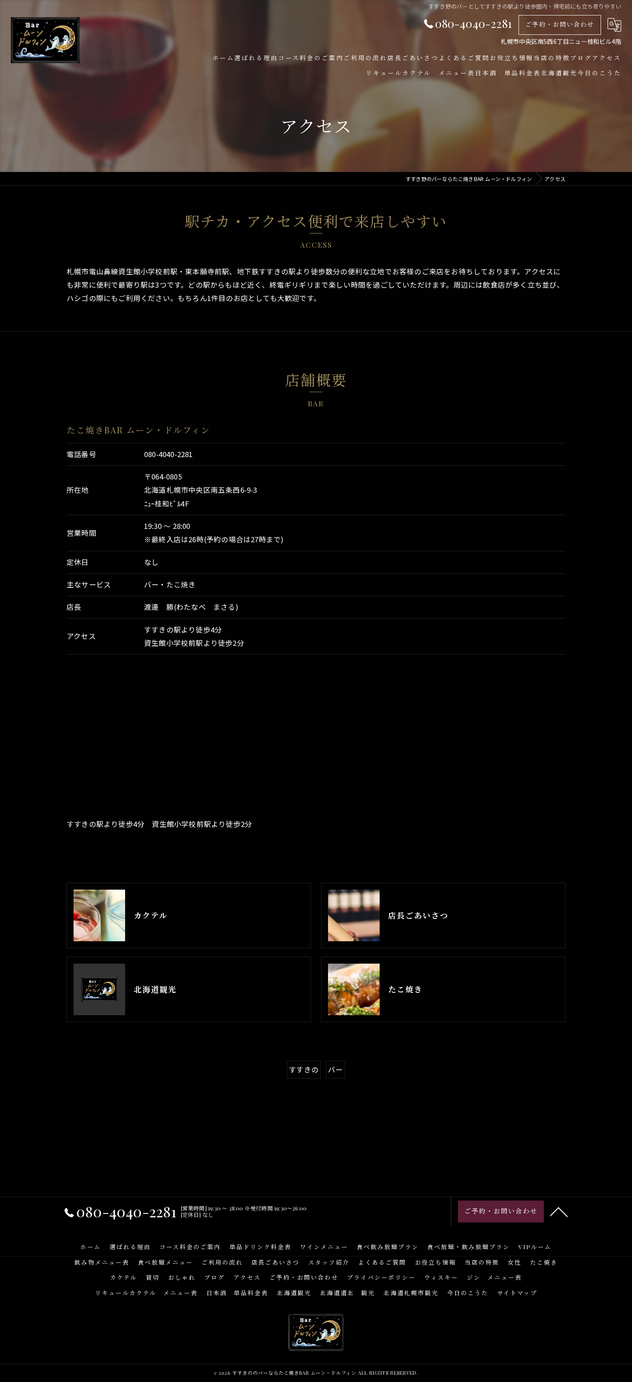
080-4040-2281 (168, 454)
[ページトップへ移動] (559, 1211)
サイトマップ (517, 1292)
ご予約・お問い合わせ (559, 24)
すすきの (304, 1069)
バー (335, 1069)
